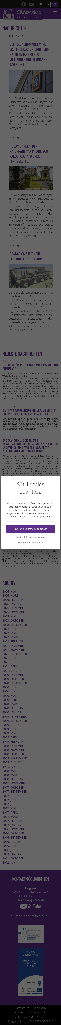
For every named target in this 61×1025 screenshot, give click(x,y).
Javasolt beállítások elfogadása (30, 529)
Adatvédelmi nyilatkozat (31, 542)
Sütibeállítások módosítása (30, 537)
